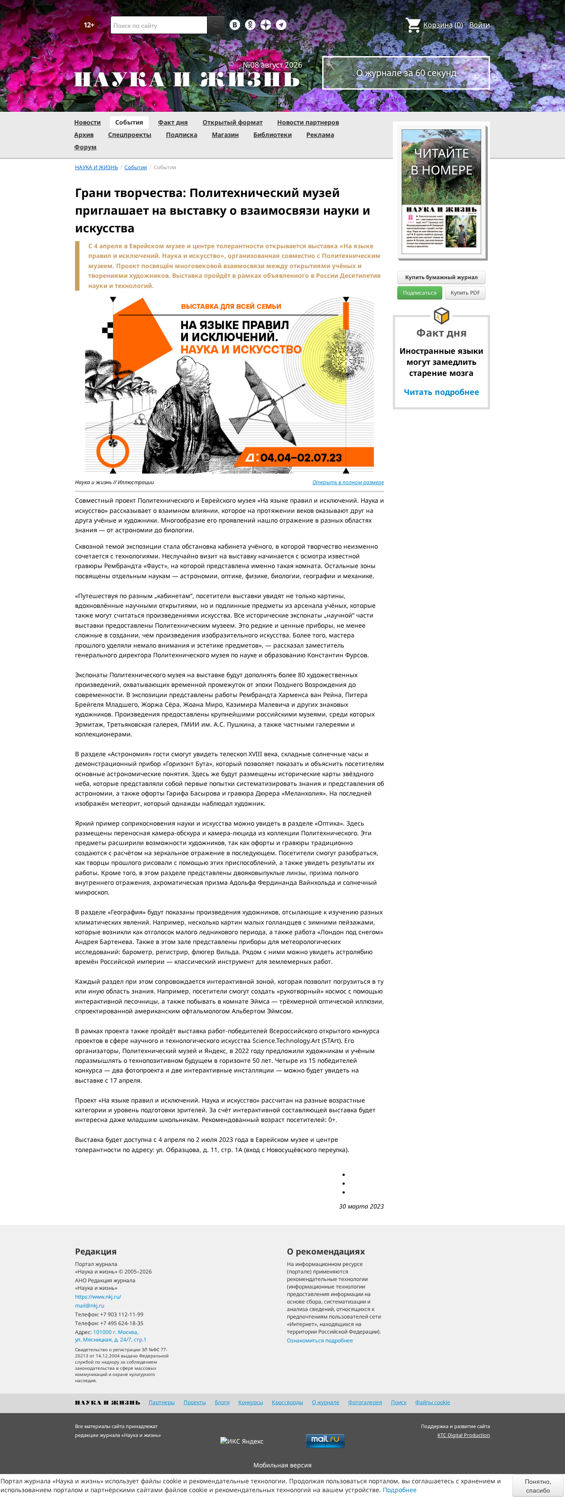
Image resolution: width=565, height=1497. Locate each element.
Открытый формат (233, 122)
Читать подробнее (441, 391)
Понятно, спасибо (538, 1485)
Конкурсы (250, 1402)
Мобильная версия (282, 1465)
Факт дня (173, 122)
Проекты (195, 1402)
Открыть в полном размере (348, 482)
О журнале (325, 1402)
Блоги (222, 1402)
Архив (84, 134)
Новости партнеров (308, 122)
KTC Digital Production (463, 1435)
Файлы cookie (432, 1402)
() (443, 25)
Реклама (320, 134)
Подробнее (400, 1490)
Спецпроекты (129, 134)
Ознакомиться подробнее (320, 1340)
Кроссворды (287, 1402)
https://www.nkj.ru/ (98, 1296)
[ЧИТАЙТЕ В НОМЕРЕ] (441, 104)
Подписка (181, 134)
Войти (479, 25)
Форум (85, 147)
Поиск (399, 1402)
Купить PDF (465, 292)
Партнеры (162, 1402)
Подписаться (420, 292)
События (129, 122)
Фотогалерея (365, 1402)
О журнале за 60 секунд (406, 73)
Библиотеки (272, 134)
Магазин (225, 134)
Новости (87, 122)
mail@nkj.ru (89, 1305)
